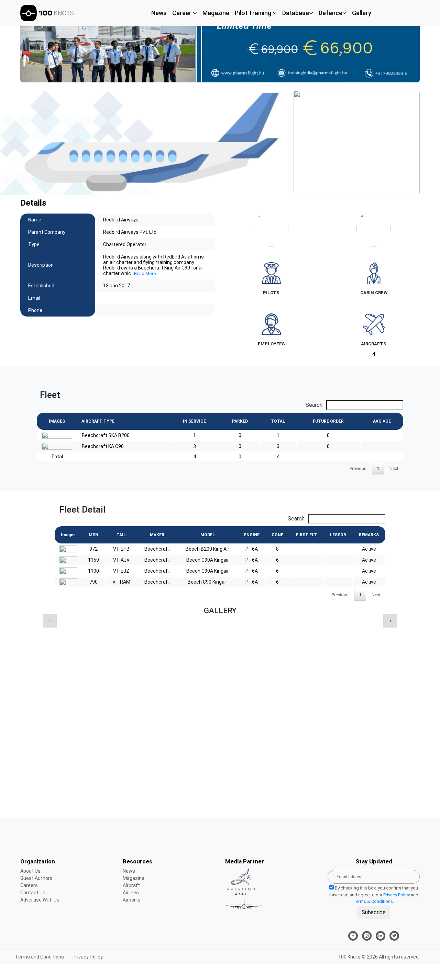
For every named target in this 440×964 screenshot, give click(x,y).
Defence (330, 12)
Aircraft (131, 885)
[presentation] (50, 621)
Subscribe (374, 912)
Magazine (215, 12)
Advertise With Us (39, 900)
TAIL (121, 534)
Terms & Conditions (373, 901)
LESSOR (338, 534)
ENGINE (252, 534)
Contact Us (32, 892)
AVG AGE (382, 421)
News (159, 12)
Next (393, 468)
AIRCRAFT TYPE (97, 421)
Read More (145, 273)
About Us (30, 871)
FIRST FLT (306, 534)
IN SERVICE (194, 421)
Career (182, 12)
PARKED (240, 421)
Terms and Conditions (39, 957)
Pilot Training (254, 12)
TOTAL (278, 421)
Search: (314, 405)
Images (68, 534)
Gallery (361, 12)
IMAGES (57, 421)
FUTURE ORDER (328, 421)
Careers (29, 885)
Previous (358, 468)
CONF (277, 534)
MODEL (207, 534)
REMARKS (369, 534)
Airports (132, 900)
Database (295, 12)
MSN (93, 534)
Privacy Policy (396, 894)
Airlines (131, 892)
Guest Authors (36, 878)
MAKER (157, 534)
